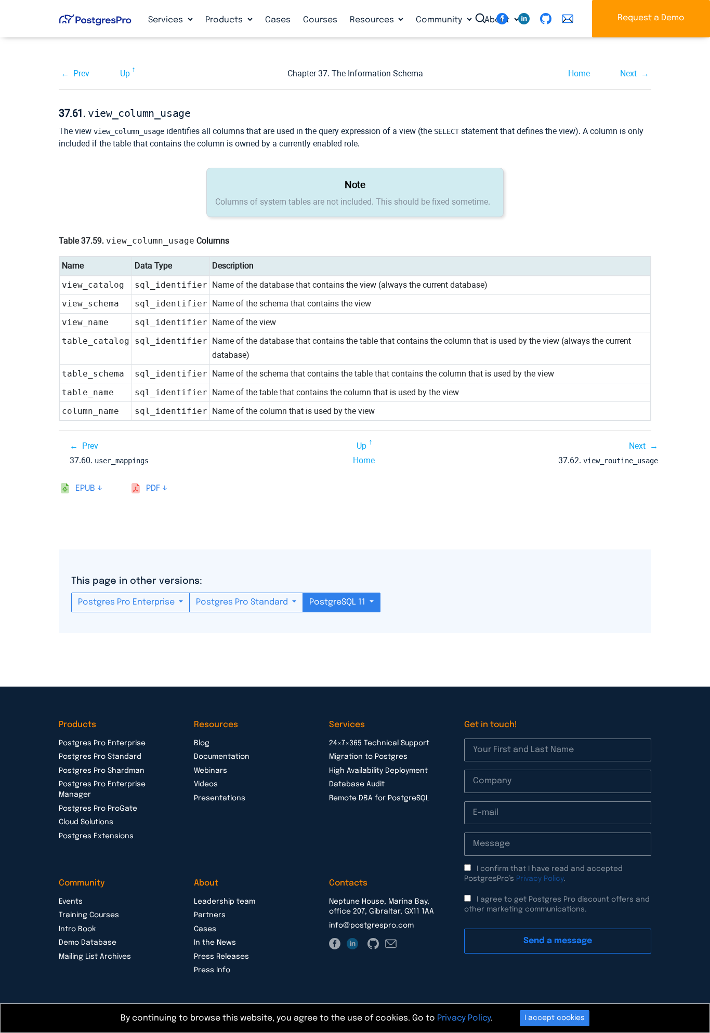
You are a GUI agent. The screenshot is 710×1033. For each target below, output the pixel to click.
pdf (153, 488)
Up (125, 73)
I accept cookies (554, 1018)
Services (166, 20)
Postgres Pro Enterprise (127, 602)
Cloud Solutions (86, 822)
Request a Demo (651, 18)
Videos (206, 784)
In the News (215, 942)
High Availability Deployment (378, 770)
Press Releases (221, 956)
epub (85, 488)
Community (440, 20)
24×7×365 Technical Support (379, 743)
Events (71, 901)
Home (579, 73)
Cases (278, 20)
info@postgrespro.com (371, 925)
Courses (320, 20)
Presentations (219, 798)
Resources (373, 20)
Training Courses (89, 915)
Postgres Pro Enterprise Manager (102, 789)
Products (225, 20)
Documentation (221, 756)
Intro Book (77, 929)
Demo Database (87, 942)
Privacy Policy (539, 878)
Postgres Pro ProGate (98, 808)
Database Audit (357, 784)
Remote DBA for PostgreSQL (379, 798)
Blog (201, 743)
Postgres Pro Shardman (101, 770)
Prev (81, 73)
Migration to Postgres (368, 756)
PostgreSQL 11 (338, 602)
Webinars (210, 770)
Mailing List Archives (95, 956)
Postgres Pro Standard (243, 602)
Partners (210, 915)
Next (628, 73)
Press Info (212, 970)
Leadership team (224, 901)
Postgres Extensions (96, 836)
